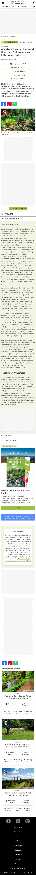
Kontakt (18, 859)
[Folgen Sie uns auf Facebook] (8, 821)
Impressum (18, 827)
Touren (3, 37)
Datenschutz (18, 832)
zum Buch (18, 508)
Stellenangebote (18, 845)
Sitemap (18, 864)
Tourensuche (8, 7)
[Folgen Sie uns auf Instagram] (27, 821)
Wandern (12, 37)
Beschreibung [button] (12, 219)
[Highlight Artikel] (33, 2)
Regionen (22, 7)
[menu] (3, 2)
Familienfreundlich (9, 446)
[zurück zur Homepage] (17, 2)
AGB (18, 836)
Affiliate (18, 841)
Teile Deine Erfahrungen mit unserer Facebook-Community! (17, 517)
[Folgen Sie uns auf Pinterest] (18, 821)
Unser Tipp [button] (10, 441)
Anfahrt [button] (9, 214)
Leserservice (18, 854)
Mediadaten (18, 850)
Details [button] (8, 436)
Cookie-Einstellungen (18, 868)
